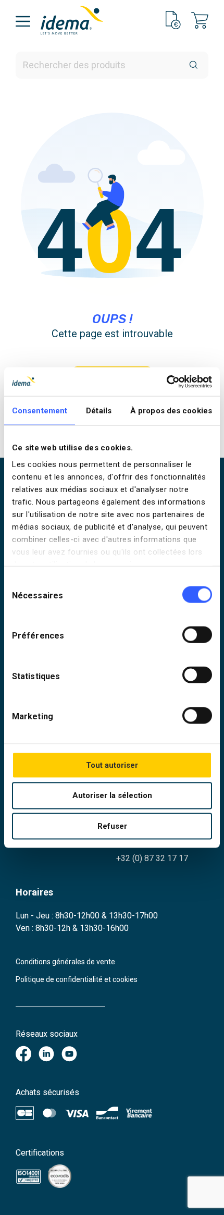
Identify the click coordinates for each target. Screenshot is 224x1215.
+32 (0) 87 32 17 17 (152, 858)
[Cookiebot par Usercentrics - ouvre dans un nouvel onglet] (166, 381)
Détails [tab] (98, 410)
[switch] (197, 635)
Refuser (112, 826)
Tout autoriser (112, 764)
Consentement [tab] (39, 410)
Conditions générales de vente (65, 962)
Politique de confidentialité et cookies (77, 979)
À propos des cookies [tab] (171, 410)
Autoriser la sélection (112, 795)
